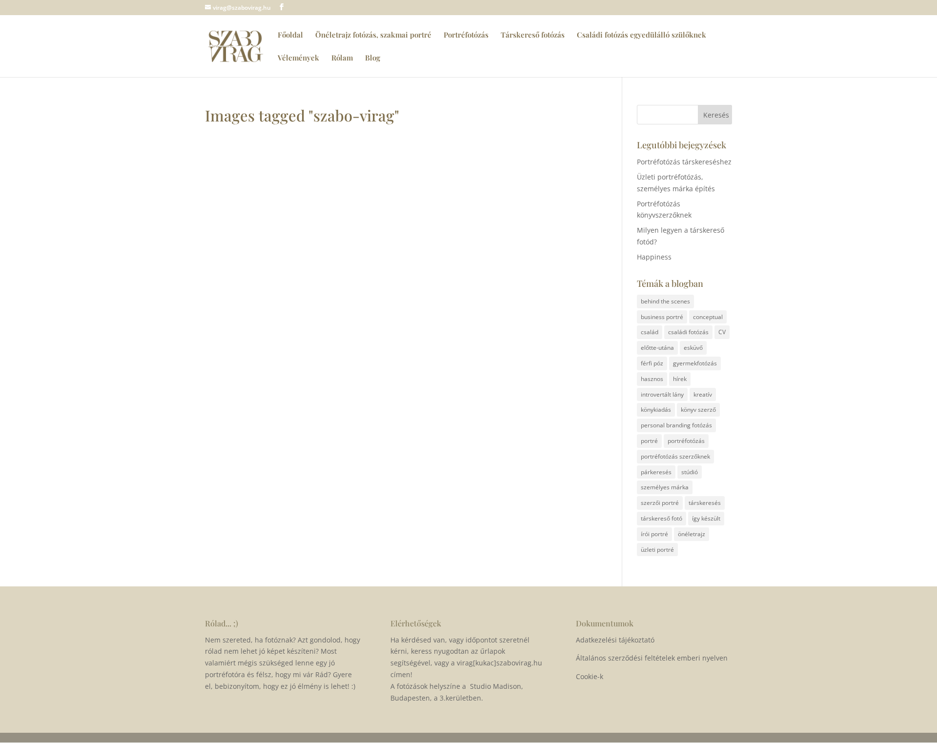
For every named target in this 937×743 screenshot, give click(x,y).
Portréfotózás (466, 35)
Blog (372, 58)
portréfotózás (686, 441)
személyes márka (665, 487)
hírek (680, 379)
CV (722, 332)
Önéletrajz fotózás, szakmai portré (373, 35)
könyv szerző (698, 409)
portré (649, 441)
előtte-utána (657, 347)
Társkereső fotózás (533, 35)
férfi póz (652, 363)
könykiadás (656, 409)
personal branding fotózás (676, 425)
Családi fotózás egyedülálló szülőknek (641, 35)
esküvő (693, 347)
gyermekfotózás (695, 363)
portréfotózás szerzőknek (675, 456)
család (649, 332)
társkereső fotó (661, 518)
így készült (706, 518)
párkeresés (656, 472)
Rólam (342, 58)
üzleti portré (657, 549)
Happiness (654, 256)
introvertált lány (662, 394)
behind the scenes (665, 301)
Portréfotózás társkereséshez (684, 161)
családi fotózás (688, 332)
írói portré (654, 534)
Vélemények (298, 58)
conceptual (708, 317)
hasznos (652, 379)
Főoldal (290, 35)
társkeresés (705, 503)
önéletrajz (691, 534)
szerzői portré (660, 503)
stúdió (689, 472)
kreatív (702, 394)
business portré (662, 317)
